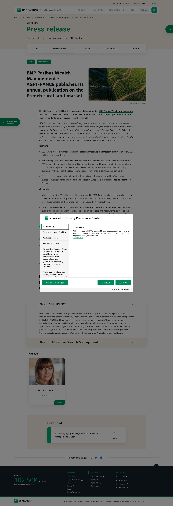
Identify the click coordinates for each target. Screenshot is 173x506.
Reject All (105, 283)
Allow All (123, 283)
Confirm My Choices (55, 283)
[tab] (54, 227)
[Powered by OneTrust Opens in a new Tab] (121, 289)
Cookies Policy (78, 238)
